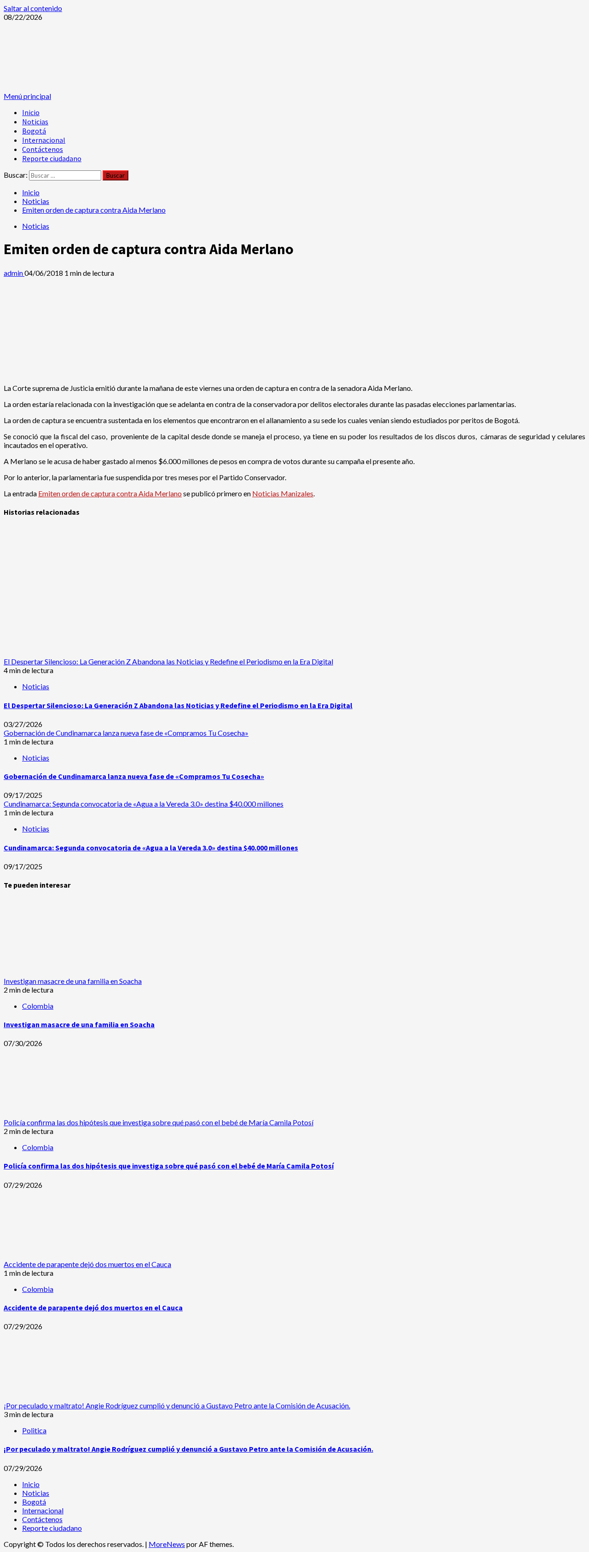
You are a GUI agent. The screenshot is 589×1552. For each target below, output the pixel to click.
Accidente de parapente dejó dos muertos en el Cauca (87, 1264)
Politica (34, 1430)
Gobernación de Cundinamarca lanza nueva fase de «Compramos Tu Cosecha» (126, 732)
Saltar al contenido (33, 8)
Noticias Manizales (282, 493)
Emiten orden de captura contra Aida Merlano (110, 493)
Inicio (31, 112)
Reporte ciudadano (51, 158)
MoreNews (167, 1544)
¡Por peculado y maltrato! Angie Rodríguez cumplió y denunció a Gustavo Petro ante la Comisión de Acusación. (177, 1405)
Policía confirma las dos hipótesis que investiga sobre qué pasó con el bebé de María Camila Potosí (158, 1122)
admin (14, 272)
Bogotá (34, 130)
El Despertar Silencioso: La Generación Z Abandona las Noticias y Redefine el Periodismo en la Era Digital (168, 661)
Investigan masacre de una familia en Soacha (73, 981)
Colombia (37, 1005)
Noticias (35, 121)
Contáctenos (42, 149)
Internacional (43, 140)
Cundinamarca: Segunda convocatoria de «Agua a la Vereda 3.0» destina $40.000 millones (143, 803)
